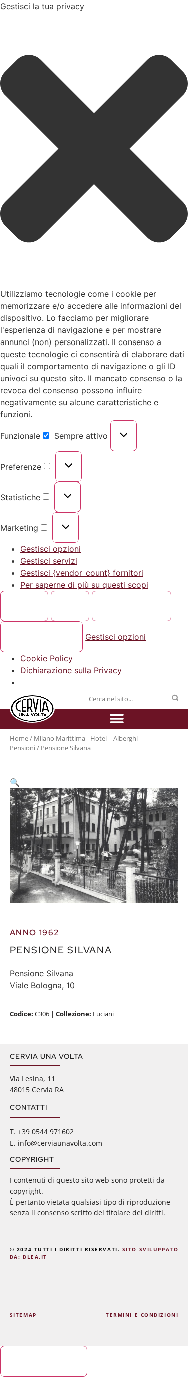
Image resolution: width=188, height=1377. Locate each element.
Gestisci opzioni (50, 549)
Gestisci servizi (48, 561)
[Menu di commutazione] (116, 718)
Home (19, 738)
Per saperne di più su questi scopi (84, 585)
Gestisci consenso (44, 1361)
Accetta (24, 606)
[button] (94, 150)
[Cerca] (175, 698)
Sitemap (23, 1314)
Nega (70, 606)
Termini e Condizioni (142, 1314)
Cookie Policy (46, 658)
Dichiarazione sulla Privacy (71, 670)
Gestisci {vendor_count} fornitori (81, 573)
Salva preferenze (42, 637)
